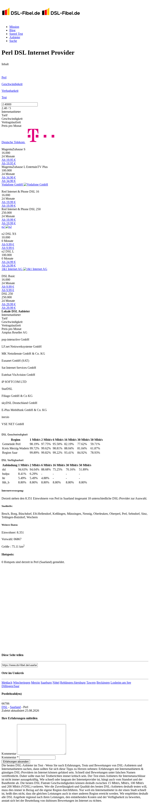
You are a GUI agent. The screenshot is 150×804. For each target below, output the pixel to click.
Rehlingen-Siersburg (73, 682)
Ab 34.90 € (9, 177)
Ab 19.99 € (9, 202)
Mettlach (7, 682)
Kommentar (9, 753)
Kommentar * (10, 757)
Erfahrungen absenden (16, 761)
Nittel (56, 682)
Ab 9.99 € (8, 244)
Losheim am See (121, 682)
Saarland (15, 707)
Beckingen (103, 682)
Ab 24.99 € (9, 262)
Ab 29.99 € (9, 304)
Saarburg (46, 682)
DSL (4, 707)
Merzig (35, 682)
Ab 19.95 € (9, 159)
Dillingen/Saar (10, 686)
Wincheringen (21, 682)
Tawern (91, 682)
